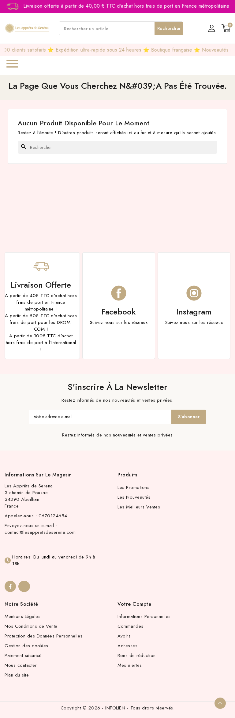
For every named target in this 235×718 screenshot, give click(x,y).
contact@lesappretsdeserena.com (40, 532)
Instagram (193, 312)
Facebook (119, 312)
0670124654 (53, 515)
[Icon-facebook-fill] (10, 586)
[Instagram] (24, 586)
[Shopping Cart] (226, 28)
